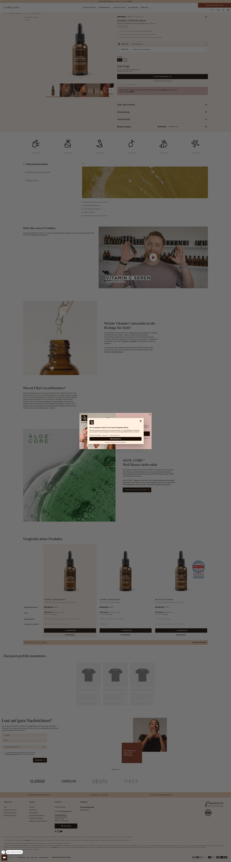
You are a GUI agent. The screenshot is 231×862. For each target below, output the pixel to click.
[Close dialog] (150, 414)
